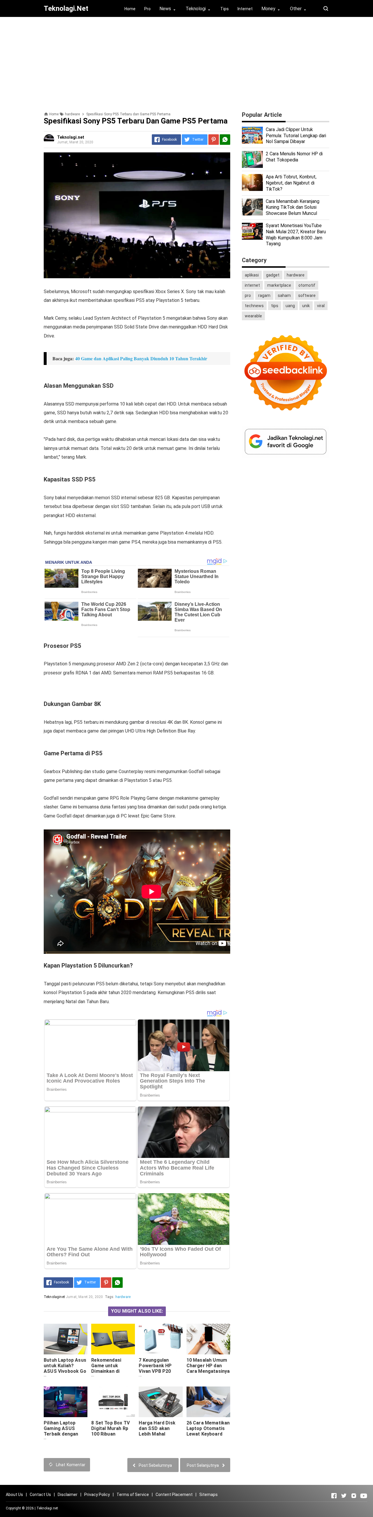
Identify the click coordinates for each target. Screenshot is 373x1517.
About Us (14, 1494)
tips (274, 305)
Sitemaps (208, 1494)
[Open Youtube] (363, 1495)
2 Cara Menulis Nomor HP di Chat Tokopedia (294, 157)
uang (290, 305)
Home (130, 8)
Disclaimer (68, 1494)
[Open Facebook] (333, 1495)
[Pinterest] (213, 139)
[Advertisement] (186, 62)
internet (252, 285)
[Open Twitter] (343, 1495)
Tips (224, 8)
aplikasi (252, 275)
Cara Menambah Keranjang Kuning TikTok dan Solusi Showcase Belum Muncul (292, 207)
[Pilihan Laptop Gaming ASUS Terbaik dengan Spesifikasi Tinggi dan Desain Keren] (65, 1401)
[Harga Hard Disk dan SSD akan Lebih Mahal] (160, 1401)
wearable (253, 316)
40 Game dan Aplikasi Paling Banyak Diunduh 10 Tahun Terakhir (141, 358)
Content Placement (174, 1494)
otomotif (306, 285)
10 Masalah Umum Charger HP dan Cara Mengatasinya (208, 1365)
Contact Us (40, 1494)
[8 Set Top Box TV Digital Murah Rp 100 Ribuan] (113, 1401)
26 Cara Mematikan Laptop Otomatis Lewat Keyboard (208, 1428)
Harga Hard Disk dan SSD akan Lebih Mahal (157, 1428)
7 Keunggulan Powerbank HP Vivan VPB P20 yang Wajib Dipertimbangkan (158, 1371)
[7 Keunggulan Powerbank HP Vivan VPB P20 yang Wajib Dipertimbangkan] (160, 1339)
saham (284, 295)
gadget (272, 275)
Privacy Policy (97, 1494)
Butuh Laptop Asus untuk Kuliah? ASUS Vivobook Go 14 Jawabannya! (65, 1368)
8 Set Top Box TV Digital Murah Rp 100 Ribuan (110, 1428)
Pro (147, 8)
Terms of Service (133, 1494)
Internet (245, 8)
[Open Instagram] (353, 1495)
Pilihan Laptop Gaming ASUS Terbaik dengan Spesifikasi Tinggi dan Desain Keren (64, 1434)
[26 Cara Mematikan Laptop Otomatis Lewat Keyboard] (208, 1401)
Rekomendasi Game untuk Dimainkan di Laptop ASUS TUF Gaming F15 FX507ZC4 (111, 1374)
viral (321, 305)
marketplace (279, 285)
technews (254, 305)
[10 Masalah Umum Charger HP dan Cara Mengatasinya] (208, 1339)
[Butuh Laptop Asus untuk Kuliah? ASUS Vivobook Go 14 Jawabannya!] (65, 1339)
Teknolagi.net (47, 1508)
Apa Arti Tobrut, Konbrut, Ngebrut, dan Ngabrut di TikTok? (291, 183)
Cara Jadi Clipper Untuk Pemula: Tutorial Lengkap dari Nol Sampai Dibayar (296, 136)
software (307, 295)
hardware (123, 1297)
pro (248, 295)
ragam (264, 295)
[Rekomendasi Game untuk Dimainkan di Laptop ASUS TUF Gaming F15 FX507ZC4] (113, 1339)
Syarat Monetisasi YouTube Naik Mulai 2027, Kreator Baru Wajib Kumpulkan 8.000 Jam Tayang (296, 234)
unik (306, 305)
